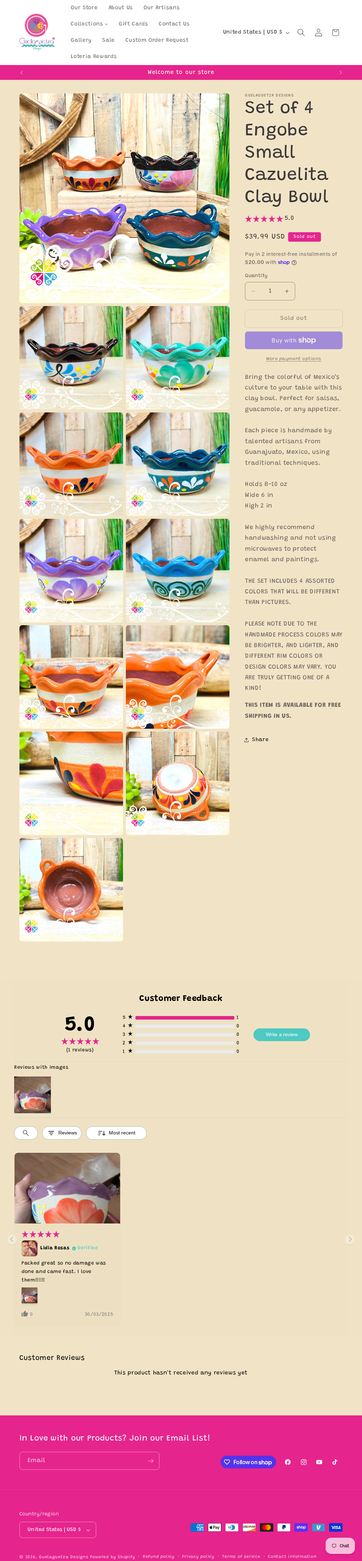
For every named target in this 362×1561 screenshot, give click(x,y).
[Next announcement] (341, 72)
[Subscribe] (150, 1461)
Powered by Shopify (112, 1557)
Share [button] (260, 740)
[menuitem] (84, 8)
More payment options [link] (293, 359)
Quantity (256, 276)
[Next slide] (350, 1239)
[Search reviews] (26, 1133)
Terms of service (241, 1557)
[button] (301, 32)
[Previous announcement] (21, 72)
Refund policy (159, 1557)
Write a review (282, 1034)
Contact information (292, 1557)
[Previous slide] (12, 1239)
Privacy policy (198, 1557)
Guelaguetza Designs (63, 1557)
